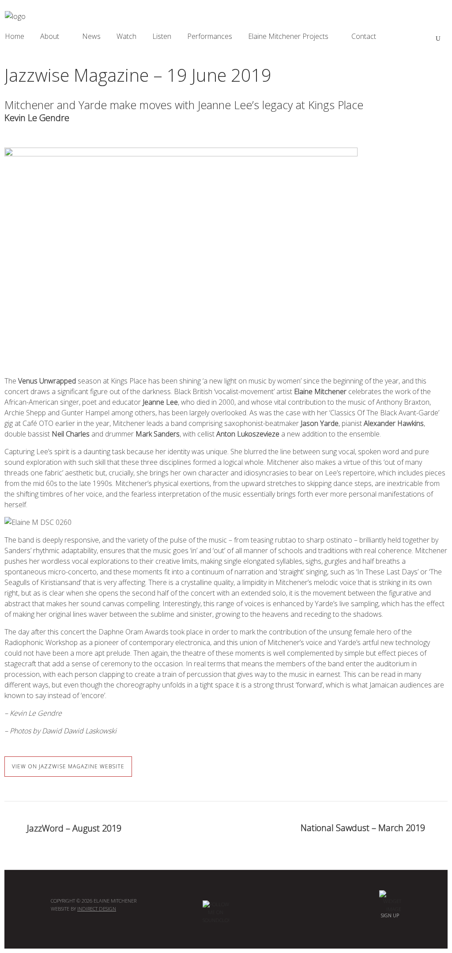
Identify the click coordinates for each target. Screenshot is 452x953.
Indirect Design (96, 908)
